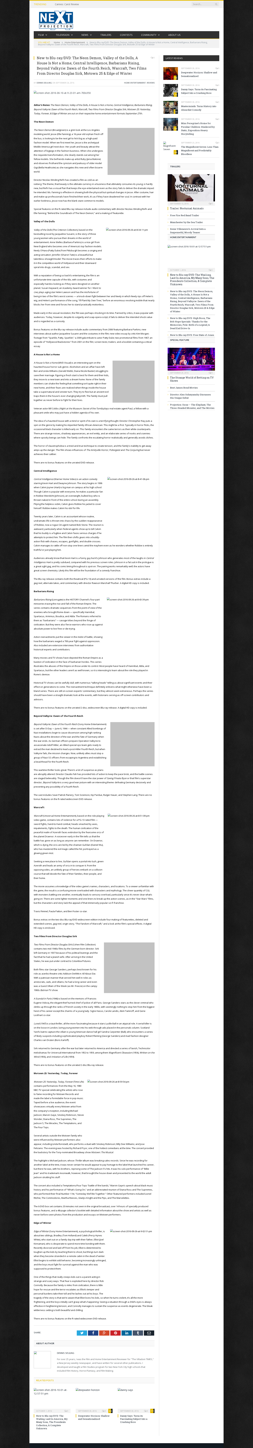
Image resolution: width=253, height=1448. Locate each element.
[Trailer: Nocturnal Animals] (191, 188)
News (84, 34)
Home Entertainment (135, 82)
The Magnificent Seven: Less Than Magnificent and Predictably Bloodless (199, 150)
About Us (174, 34)
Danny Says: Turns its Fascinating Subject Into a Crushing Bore (133, 1419)
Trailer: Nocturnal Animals (187, 208)
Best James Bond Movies (184, 387)
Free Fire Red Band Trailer (184, 215)
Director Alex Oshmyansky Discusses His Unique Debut (190, 396)
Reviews (151, 82)
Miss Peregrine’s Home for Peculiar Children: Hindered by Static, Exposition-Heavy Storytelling (198, 129)
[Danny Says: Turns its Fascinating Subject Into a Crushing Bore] (136, 1400)
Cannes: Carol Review (67, 4)
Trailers (105, 34)
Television (62, 34)
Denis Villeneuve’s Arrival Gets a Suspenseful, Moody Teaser (187, 230)
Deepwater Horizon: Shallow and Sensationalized (94, 1417)
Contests (126, 34)
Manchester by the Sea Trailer (186, 222)
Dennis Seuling (44, 82)
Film (41, 34)
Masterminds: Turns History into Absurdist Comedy (198, 108)
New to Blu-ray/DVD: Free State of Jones (192, 335)
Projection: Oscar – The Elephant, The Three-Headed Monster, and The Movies (192, 406)
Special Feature (179, 340)
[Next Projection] (56, 19)
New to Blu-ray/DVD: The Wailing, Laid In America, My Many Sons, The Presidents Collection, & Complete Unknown (52, 1422)
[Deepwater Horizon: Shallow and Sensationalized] (94, 1400)
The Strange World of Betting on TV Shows (192, 379)
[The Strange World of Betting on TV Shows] (191, 360)
